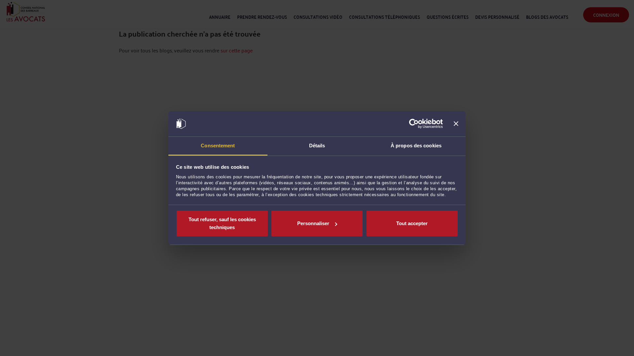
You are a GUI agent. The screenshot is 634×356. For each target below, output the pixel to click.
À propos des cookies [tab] (416, 145)
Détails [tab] (317, 145)
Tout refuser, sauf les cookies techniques (222, 223)
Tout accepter (412, 223)
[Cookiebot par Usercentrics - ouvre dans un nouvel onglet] (414, 124)
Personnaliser (313, 223)
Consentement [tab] (218, 145)
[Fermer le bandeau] (456, 124)
